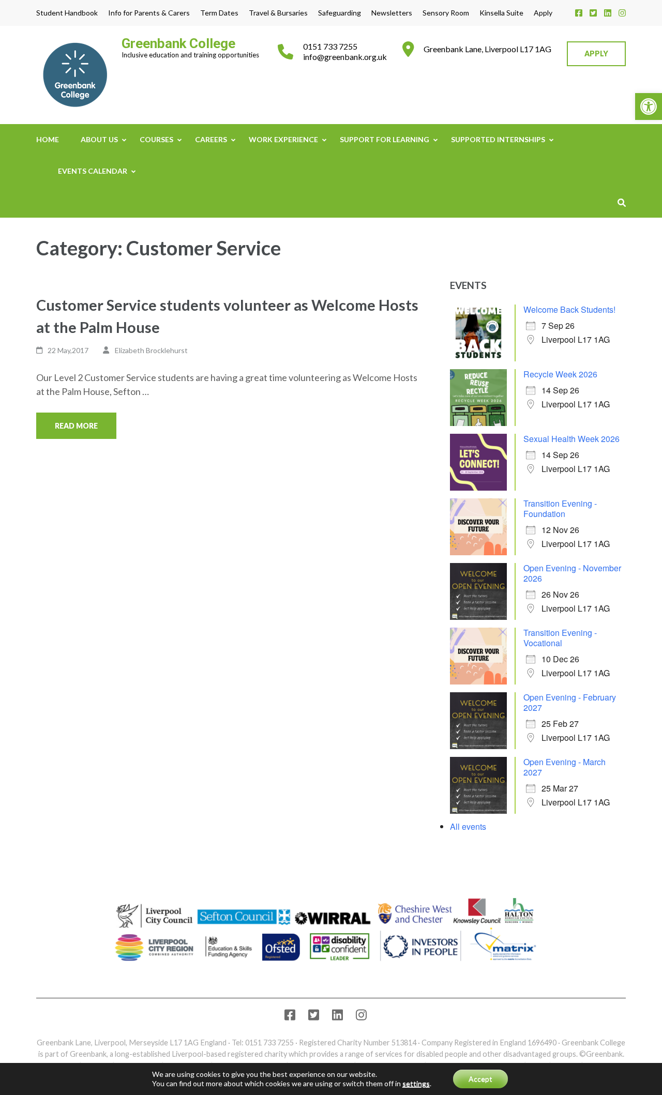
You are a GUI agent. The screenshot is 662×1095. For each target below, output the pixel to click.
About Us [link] (99, 139)
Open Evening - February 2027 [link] (569, 702)
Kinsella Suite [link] (501, 13)
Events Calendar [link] (92, 170)
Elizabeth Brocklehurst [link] (151, 350)
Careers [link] (211, 139)
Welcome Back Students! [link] (569, 309)
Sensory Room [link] (446, 13)
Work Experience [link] (283, 139)
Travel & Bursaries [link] (278, 13)
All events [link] (468, 826)
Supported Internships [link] (498, 139)
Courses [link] (156, 139)
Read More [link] (76, 425)
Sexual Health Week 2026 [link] (571, 439)
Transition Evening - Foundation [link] (560, 508)
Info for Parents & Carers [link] (149, 13)
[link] (648, 106)
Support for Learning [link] (384, 139)
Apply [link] (543, 13)
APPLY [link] (596, 53)
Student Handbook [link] (67, 13)
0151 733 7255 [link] (330, 46)
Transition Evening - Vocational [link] (560, 638)
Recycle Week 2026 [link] (560, 374)
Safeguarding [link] (339, 13)
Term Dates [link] (219, 13)
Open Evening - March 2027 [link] (564, 767)
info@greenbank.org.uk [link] (345, 57)
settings (416, 1083)
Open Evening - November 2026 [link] (572, 573)
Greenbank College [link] (178, 43)
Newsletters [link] (391, 13)
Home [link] (47, 139)
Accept (480, 1078)
